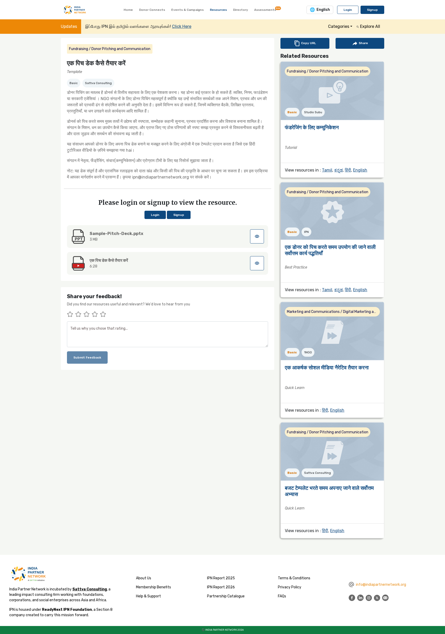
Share (363, 43)
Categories (338, 26)
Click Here (181, 26)
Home (128, 10)
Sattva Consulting (89, 589)
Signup (372, 10)
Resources (218, 10)
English (360, 170)
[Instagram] (369, 597)
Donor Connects (152, 10)
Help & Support (148, 596)
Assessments (266, 9)
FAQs (282, 596)
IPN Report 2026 (221, 587)
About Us (143, 578)
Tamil (327, 170)
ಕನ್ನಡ (338, 170)
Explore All (369, 26)
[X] (377, 597)
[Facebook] (352, 597)
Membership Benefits (153, 587)
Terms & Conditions (294, 578)
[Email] (385, 597)
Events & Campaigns (187, 10)
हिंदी (348, 170)
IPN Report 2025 (221, 578)
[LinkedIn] (360, 597)
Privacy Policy (289, 587)
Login (348, 10)
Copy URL (308, 43)
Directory (240, 10)
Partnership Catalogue (226, 596)
